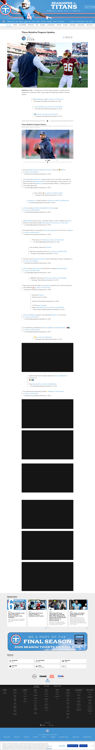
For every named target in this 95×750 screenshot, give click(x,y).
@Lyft (48, 285)
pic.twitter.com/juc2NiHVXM (56, 307)
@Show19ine (49, 208)
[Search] (69, 21)
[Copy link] (72, 37)
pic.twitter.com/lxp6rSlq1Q (30, 172)
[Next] (57, 160)
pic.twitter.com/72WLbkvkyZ (54, 106)
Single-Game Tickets (15, 699)
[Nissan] (34, 676)
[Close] (93, 745)
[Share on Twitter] (66, 38)
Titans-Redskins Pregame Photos (34, 124)
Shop (90, 713)
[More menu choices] (65, 21)
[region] (47, 746)
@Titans (25, 179)
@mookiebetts (40, 106)
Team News (35, 692)
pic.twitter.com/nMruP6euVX (56, 240)
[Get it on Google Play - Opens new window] (51, 725)
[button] (47, 357)
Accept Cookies (83, 745)
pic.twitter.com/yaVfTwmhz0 (50, 114)
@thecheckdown (46, 170)
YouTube (46, 710)
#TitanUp (38, 114)
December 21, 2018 (51, 386)
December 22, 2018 (55, 101)
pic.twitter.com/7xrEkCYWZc (60, 223)
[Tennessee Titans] (47, 731)
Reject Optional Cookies (73, 745)
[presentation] (87, 628)
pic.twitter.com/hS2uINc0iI (30, 393)
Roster (25, 694)
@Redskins (33, 315)
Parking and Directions (68, 699)
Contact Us (90, 692)
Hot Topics (35, 702)
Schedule (25, 692)
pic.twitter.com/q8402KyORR (58, 251)
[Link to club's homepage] (3, 21)
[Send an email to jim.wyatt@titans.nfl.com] (33, 40)
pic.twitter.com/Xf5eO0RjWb (31, 210)
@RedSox (70, 230)
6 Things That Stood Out (35, 709)
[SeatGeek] (52, 676)
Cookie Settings (62, 745)
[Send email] (69, 38)
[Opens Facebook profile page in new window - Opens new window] (27, 40)
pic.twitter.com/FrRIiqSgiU (30, 261)
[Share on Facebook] (64, 38)
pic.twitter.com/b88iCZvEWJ (31, 232)
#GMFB (63, 170)
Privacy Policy (49, 748)
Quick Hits (35, 700)
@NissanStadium (35, 179)
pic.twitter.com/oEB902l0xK (61, 200)
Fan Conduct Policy (67, 707)
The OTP (46, 696)
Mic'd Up (46, 701)
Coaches (25, 696)
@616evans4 (60, 391)
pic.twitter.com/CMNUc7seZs (31, 270)
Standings (25, 701)
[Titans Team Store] (47, 681)
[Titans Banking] (43, 676)
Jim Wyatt (28, 36)
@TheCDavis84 (38, 208)
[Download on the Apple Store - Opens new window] (43, 725)
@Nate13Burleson (34, 170)
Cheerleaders (57, 696)
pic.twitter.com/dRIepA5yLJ (49, 384)
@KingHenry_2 (32, 200)
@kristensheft (36, 384)
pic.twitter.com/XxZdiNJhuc (31, 317)
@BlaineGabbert (27, 220)
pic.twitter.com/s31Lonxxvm (55, 99)
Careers (90, 694)
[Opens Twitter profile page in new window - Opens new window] (29, 40)
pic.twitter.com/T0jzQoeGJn (44, 337)
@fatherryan (39, 183)
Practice (57, 694)
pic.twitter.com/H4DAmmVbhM (53, 193)
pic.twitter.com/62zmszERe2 (58, 278)
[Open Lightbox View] (47, 148)
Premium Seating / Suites (15, 707)
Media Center (78, 692)
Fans (57, 698)
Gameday (57, 692)
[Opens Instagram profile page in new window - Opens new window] (31, 40)
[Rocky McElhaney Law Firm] (60, 676)
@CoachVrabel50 (40, 181)
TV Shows (46, 694)
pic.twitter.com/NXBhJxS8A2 (31, 329)
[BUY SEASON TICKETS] (47, 641)
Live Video (46, 692)
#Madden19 (51, 391)
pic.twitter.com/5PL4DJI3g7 (42, 287)
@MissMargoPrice (40, 99)
